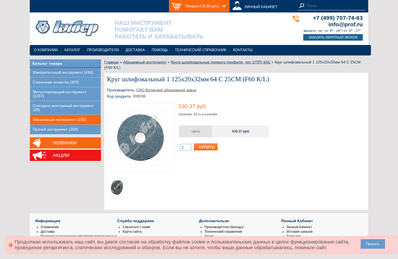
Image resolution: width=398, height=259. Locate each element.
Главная (111, 62)
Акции (61, 155)
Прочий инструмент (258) (55, 129)
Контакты (243, 50)
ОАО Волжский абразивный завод (166, 90)
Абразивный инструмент (145, 62)
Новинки (65, 142)
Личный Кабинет (299, 227)
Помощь (160, 50)
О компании (46, 50)
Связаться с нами (136, 227)
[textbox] (334, 6)
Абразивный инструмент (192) (59, 120)
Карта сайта (132, 232)
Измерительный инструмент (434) (63, 72)
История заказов (299, 232)
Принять (373, 244)
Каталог (72, 50)
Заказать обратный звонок (333, 37)
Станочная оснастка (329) (56, 82)
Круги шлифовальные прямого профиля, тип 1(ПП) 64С (220, 62)
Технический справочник (200, 50)
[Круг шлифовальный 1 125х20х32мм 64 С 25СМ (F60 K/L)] (141, 167)
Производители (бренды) (224, 227)
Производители (103, 50)
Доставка (135, 50)
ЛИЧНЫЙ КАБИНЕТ (261, 7)
